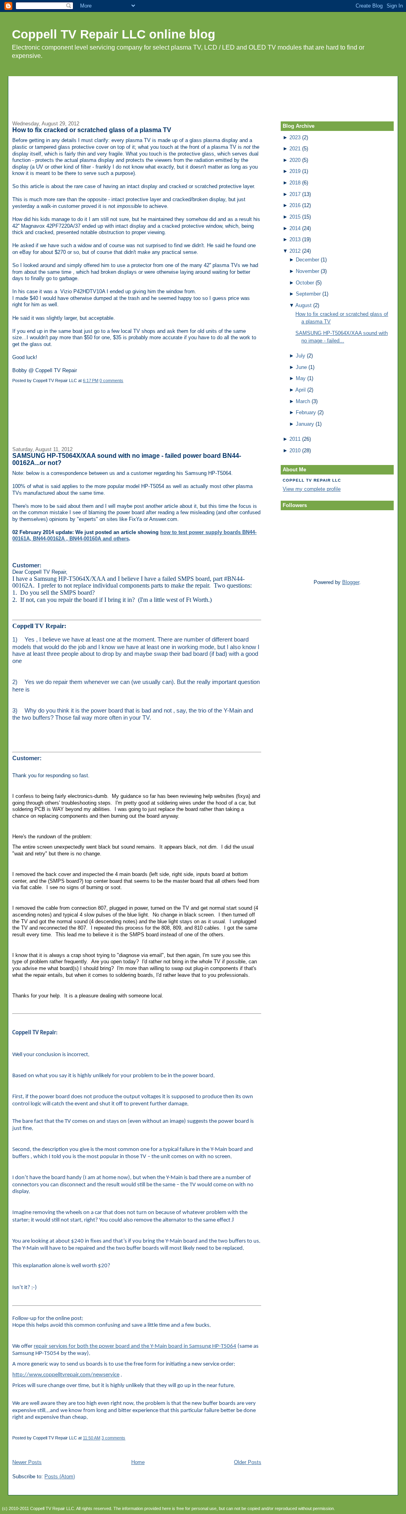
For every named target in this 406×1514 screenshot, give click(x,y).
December (307, 260)
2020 (295, 160)
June (301, 367)
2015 (295, 217)
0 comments (111, 380)
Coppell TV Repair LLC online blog (113, 34)
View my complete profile (312, 489)
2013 (295, 239)
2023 (295, 137)
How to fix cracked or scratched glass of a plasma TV (91, 130)
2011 (295, 439)
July (300, 356)
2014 (295, 228)
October (305, 283)
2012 (295, 251)
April (300, 390)
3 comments (113, 1437)
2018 (295, 183)
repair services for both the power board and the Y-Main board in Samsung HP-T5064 (135, 1346)
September (308, 294)
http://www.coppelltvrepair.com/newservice (65, 1375)
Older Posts (247, 1462)
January (305, 424)
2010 (295, 450)
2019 (295, 171)
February (306, 412)
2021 (295, 149)
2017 (295, 194)
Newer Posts (27, 1462)
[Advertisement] (203, 94)
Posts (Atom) (59, 1476)
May (301, 378)
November (307, 271)
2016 (295, 205)
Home (138, 1462)
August (303, 305)
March (303, 401)
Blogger (350, 582)
